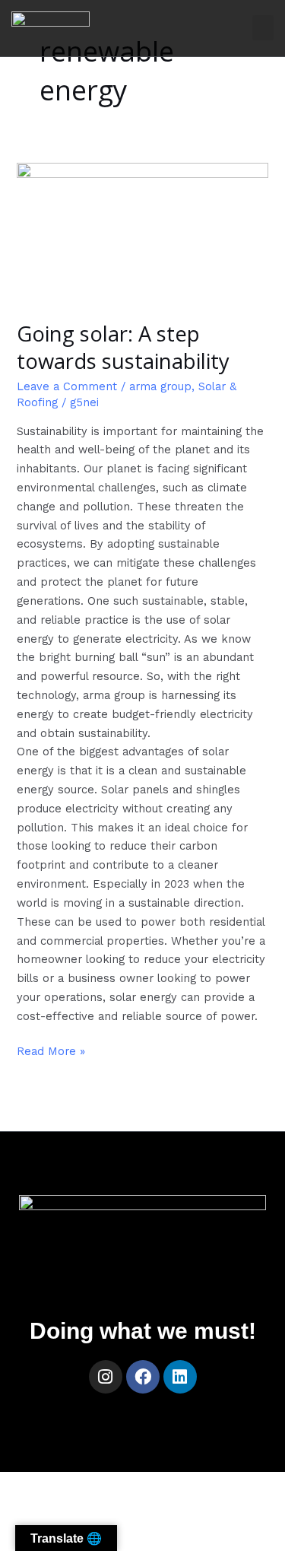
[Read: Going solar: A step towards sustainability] (142, 232)
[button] (263, 27)
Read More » (51, 1050)
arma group (160, 386)
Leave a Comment (67, 386)
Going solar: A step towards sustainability (123, 347)
